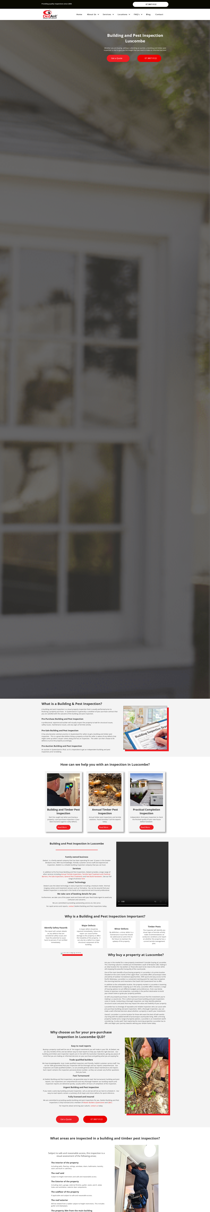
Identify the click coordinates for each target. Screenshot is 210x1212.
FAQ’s (137, 14)
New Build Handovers (94, 876)
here (83, 879)
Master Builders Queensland (93, 1102)
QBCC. (110, 1102)
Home (79, 14)
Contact (159, 14)
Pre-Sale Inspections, (56, 876)
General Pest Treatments (73, 876)
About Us (91, 14)
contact (71, 906)
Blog (148, 14)
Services (107, 14)
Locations (122, 14)
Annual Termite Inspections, (71, 874)
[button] (98, 14)
